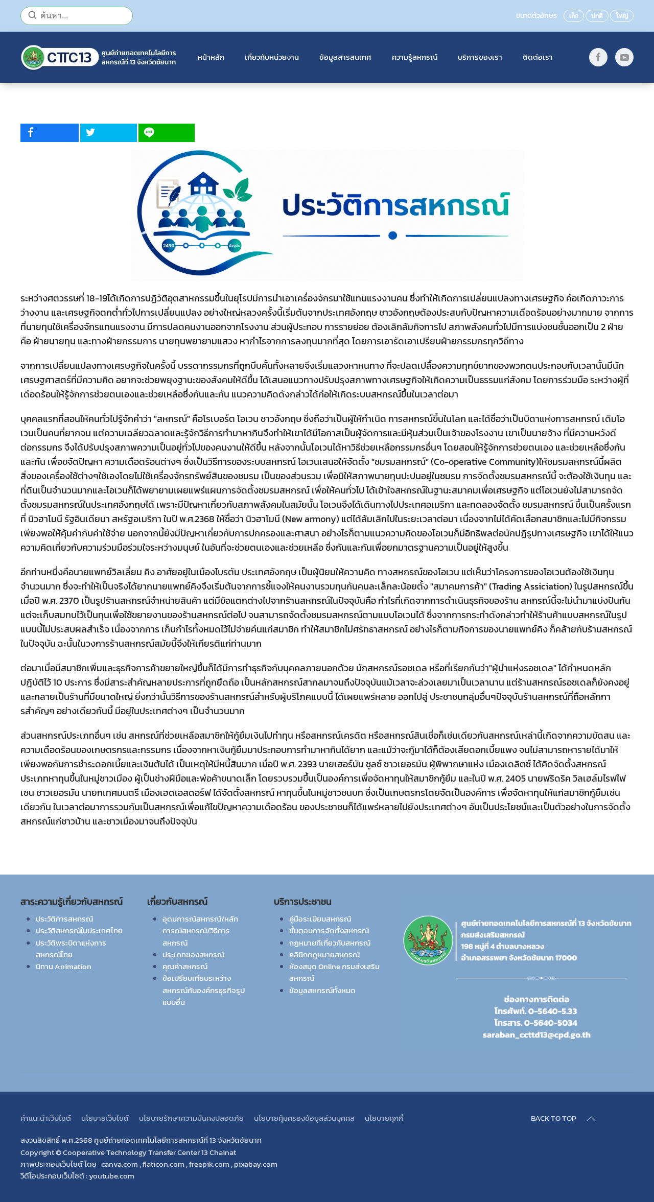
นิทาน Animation (63, 966)
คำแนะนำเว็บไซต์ (45, 1118)
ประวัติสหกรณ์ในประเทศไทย (79, 930)
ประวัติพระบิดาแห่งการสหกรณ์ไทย (71, 948)
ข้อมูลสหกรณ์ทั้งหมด (322, 990)
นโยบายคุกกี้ (384, 1118)
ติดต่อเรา (538, 57)
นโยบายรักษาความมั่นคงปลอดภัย (191, 1118)
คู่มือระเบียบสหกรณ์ (320, 919)
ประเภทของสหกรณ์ (193, 954)
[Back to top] (591, 1119)
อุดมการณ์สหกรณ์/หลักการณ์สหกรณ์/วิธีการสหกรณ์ (200, 931)
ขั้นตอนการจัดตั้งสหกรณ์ (329, 930)
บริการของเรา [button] (480, 57)
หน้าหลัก (211, 57)
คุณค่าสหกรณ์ (184, 966)
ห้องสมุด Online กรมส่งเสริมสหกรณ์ (334, 972)
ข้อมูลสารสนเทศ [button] (345, 57)
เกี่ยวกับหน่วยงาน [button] (272, 57)
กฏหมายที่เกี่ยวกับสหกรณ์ (329, 943)
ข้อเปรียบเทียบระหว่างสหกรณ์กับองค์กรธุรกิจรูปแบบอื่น (203, 990)
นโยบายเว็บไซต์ (105, 1118)
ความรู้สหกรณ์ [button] (414, 57)
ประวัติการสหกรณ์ (64, 919)
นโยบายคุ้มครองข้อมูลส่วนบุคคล (304, 1118)
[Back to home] (98, 57)
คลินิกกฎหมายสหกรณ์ (324, 954)
